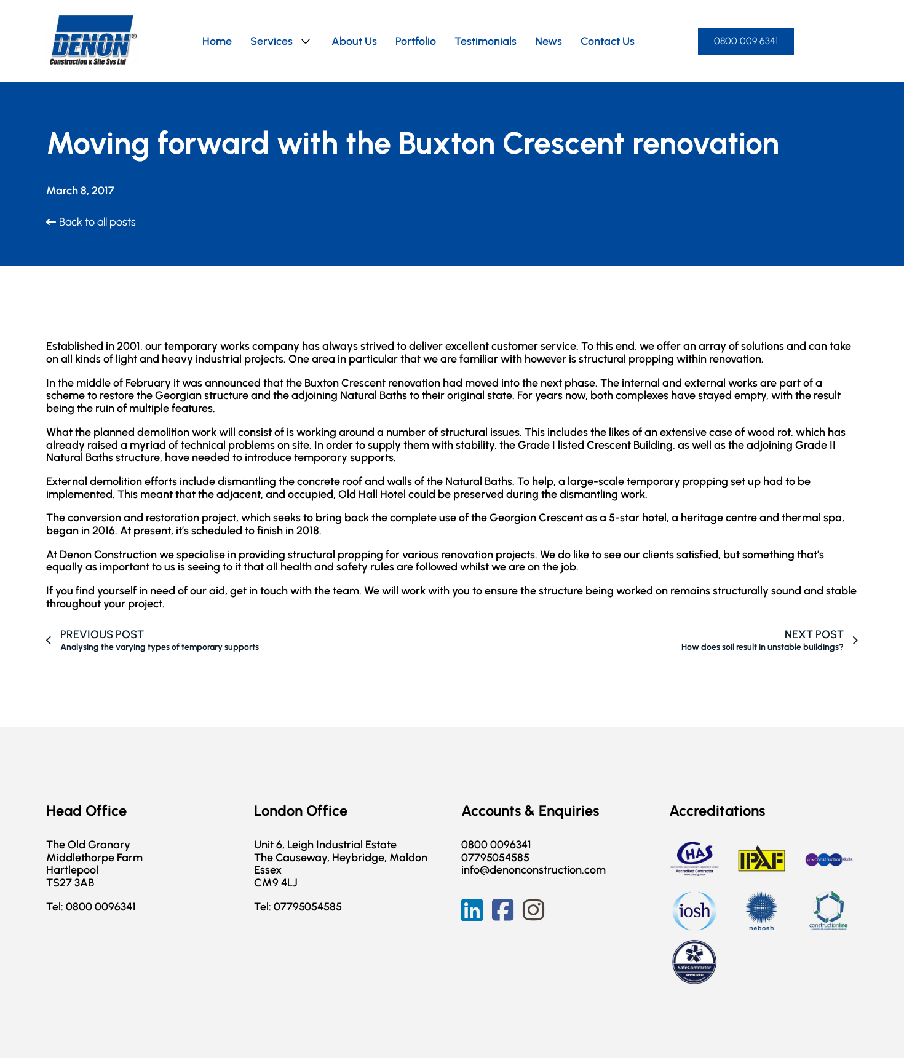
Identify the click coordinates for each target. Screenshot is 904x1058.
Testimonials (485, 41)
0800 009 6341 (746, 41)
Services (271, 41)
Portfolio (415, 41)
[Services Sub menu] (305, 41)
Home (217, 41)
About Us (354, 41)
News (548, 41)
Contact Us (608, 41)
